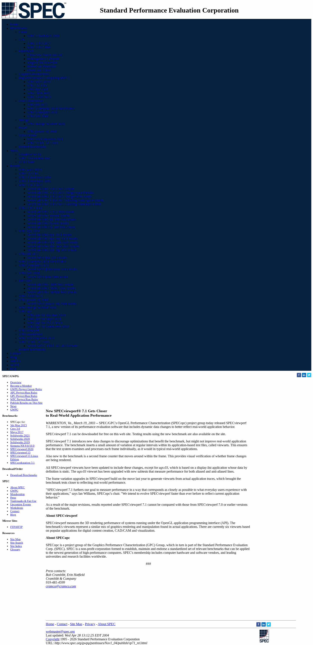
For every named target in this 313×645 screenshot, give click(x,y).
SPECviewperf (29, 330)
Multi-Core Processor (41, 66)
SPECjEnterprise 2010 (42, 112)
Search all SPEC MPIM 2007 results (51, 292)
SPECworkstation (31, 334)
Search (14, 365)
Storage (24, 120)
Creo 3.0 (15, 428)
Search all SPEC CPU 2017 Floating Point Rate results (64, 204)
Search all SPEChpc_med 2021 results (53, 246)
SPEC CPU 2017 (39, 43)
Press (13, 497)
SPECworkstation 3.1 (22, 462)
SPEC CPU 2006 (39, 47)
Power (23, 127)
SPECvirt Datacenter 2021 (45, 139)
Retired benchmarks (32, 349)
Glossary (15, 549)
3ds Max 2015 (18, 425)
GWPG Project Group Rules (26, 389)
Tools (14, 150)
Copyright (52, 639)
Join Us (15, 361)
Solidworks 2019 (20, 442)
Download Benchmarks (23, 475)
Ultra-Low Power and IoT (45, 55)
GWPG (14, 409)
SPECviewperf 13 (20, 452)
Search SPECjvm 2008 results (47, 277)
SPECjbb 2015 (37, 105)
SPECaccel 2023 (38, 82)
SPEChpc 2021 (37, 89)
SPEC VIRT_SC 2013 (42, 143)
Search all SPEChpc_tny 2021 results (52, 238)
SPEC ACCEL (37, 85)
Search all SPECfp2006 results (48, 223)
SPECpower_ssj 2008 (42, 131)
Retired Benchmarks (32, 147)
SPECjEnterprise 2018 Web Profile (51, 108)
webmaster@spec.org (60, 631)
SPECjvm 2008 (37, 116)
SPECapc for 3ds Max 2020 (46, 315)
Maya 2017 (16, 432)
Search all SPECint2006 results (48, 215)
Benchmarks (18, 28)
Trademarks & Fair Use (23, 501)
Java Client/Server (31, 101)
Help (13, 369)
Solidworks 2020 (20, 438)
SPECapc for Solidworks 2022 (48, 326)
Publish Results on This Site (26, 402)
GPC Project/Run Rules (23, 396)
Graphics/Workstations (34, 74)
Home (14, 24)
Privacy (90, 624)
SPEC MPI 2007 (38, 93)
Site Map (15, 539)
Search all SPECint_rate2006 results (51, 219)
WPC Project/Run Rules (24, 399)
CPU (22, 39)
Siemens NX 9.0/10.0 (22, 445)
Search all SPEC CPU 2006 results (50, 212)
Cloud (23, 32)
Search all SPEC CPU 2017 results (50, 189)
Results (15, 166)
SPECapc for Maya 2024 (44, 319)
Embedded (26, 51)
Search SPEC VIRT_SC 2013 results (52, 346)
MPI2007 (25, 281)
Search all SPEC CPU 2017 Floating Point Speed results (65, 200)
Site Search (16, 542)
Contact (15, 353)
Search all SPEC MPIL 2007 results (51, 288)
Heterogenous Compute (43, 59)
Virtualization (28, 135)
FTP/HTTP (16, 527)
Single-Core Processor (42, 62)
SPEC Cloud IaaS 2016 (35, 181)
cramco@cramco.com (61, 586)
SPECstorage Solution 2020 (46, 124)
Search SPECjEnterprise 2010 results (52, 269)
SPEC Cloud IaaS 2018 (43, 36)
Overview (15, 382)
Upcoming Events (20, 504)
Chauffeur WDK (30, 154)
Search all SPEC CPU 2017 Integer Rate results (59, 196)
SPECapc (25, 311)
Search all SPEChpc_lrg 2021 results (52, 250)
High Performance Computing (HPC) (44, 78)
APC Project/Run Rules (23, 392)
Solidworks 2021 (20, 435)
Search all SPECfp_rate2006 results (51, 227)
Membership (17, 494)
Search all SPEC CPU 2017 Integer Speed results (60, 193)
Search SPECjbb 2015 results (47, 258)
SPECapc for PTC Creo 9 (44, 323)
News (13, 406)
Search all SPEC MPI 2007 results (50, 284)
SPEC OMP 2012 (39, 97)
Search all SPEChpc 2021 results (49, 235)
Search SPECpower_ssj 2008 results (51, 303)
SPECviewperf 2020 (21, 449)
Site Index (16, 546)
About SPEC (17, 487)
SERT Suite (27, 162)
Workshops (16, 507)
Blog (13, 357)
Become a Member (21, 385)
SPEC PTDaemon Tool (34, 158)
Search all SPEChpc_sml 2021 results (52, 242)
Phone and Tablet (39, 70)
